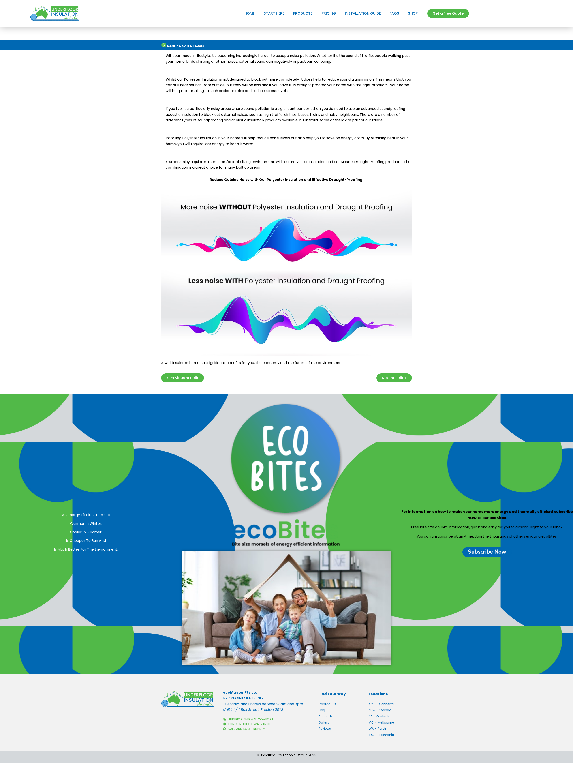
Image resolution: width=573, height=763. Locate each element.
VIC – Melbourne (381, 722)
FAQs (394, 13)
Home (249, 13)
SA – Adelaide (379, 716)
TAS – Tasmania (381, 735)
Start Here (274, 13)
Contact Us (327, 704)
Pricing (329, 13)
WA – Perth (377, 728)
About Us (325, 716)
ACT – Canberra (381, 704)
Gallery (324, 722)
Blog (322, 710)
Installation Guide (363, 13)
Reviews (325, 728)
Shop (413, 13)
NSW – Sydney (380, 710)
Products (303, 13)
